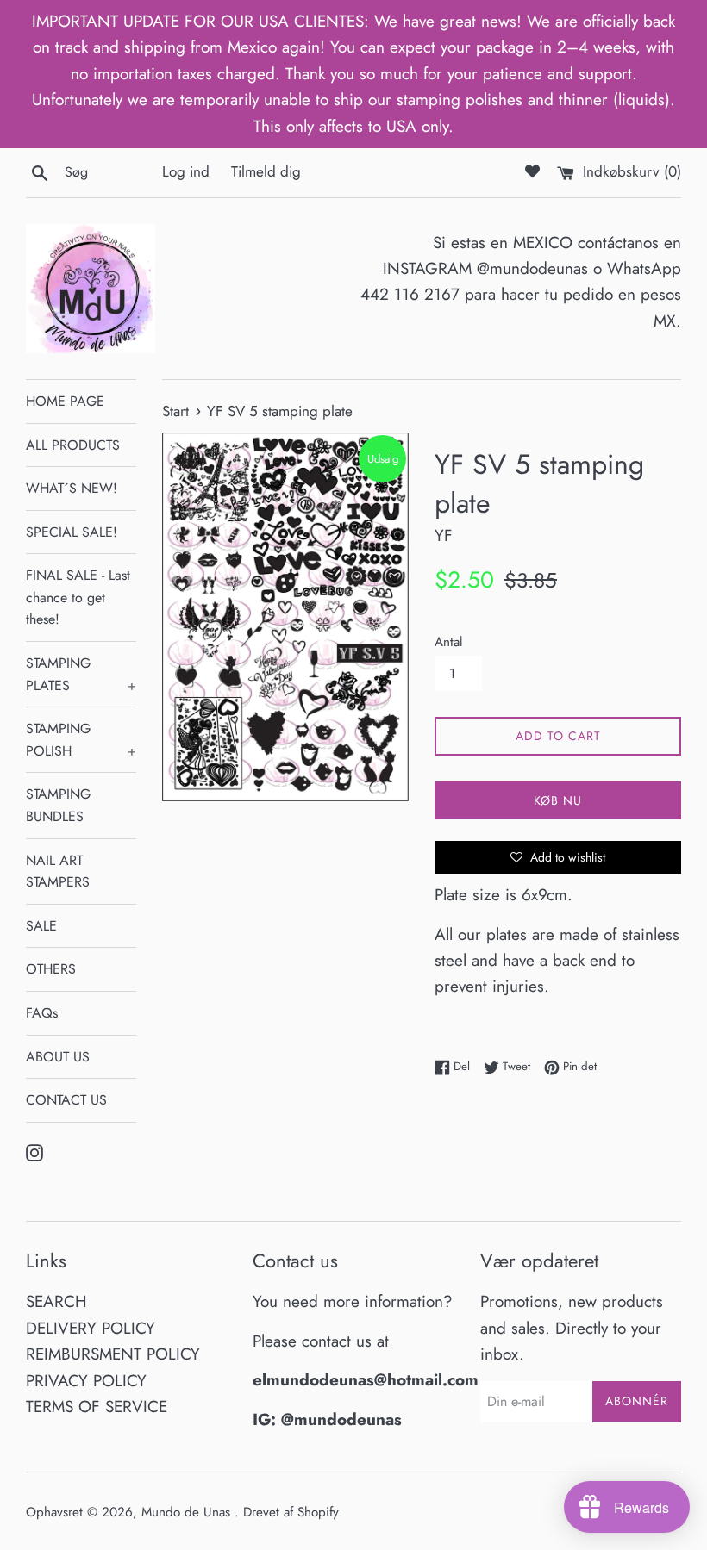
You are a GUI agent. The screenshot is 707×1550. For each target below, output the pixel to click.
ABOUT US (58, 1057)
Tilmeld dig (266, 171)
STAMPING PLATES (81, 674)
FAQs (42, 1013)
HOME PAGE (65, 401)
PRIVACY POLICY (86, 1380)
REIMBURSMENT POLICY (113, 1354)
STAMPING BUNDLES (58, 805)
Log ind (186, 171)
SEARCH (56, 1301)
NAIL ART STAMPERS (58, 871)
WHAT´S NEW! (71, 488)
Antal (449, 641)
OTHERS (51, 969)
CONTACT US (66, 1100)
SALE (41, 926)
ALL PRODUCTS (73, 445)
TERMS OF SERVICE (96, 1406)
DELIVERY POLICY (90, 1328)
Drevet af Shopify (291, 1512)
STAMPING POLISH (81, 740)
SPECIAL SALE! (71, 532)
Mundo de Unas (188, 1512)
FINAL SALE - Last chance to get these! (78, 597)
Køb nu (558, 800)
